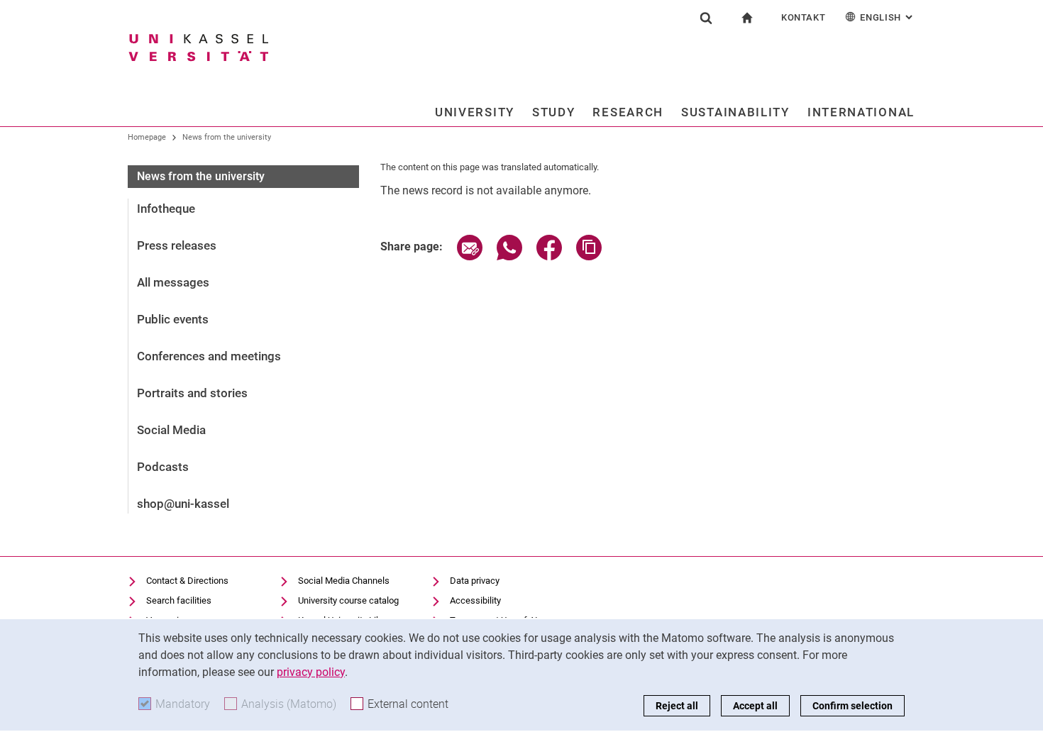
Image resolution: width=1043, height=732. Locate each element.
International (861, 112)
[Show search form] (706, 18)
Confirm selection (852, 705)
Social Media (171, 430)
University (474, 112)
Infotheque (166, 208)
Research (627, 112)
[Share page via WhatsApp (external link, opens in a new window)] (509, 256)
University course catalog (348, 600)
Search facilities (178, 600)
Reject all (677, 705)
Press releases (176, 245)
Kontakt (803, 17)
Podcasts (163, 467)
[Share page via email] (469, 256)
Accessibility (475, 600)
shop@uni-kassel (183, 504)
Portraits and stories (192, 393)
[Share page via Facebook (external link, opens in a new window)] (549, 256)
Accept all (755, 705)
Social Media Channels (344, 580)
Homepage (147, 137)
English (887, 17)
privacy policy (311, 672)
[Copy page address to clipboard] (589, 256)
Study (553, 112)
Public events (173, 319)
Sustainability (735, 112)
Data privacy (475, 580)
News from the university (226, 137)
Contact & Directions (187, 580)
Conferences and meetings (209, 356)
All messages (173, 282)
